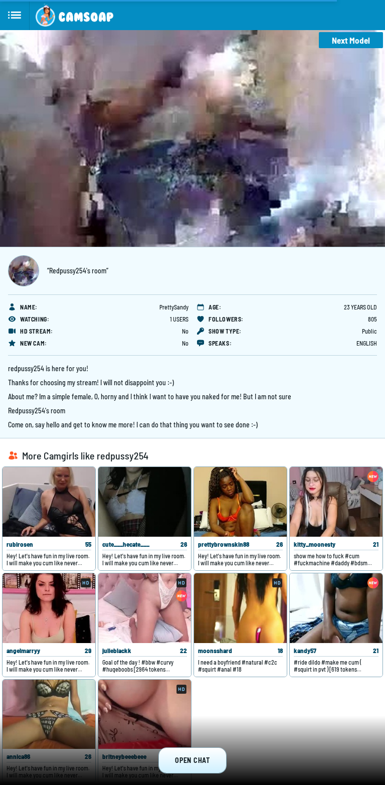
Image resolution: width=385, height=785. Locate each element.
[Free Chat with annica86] (49, 714)
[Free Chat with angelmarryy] (49, 608)
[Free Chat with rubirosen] (49, 502)
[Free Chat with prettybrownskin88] (240, 502)
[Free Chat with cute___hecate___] (144, 502)
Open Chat (192, 760)
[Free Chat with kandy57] (336, 608)
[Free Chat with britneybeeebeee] (144, 714)
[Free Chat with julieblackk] (144, 608)
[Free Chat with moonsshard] (240, 608)
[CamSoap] (74, 15)
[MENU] (15, 15)
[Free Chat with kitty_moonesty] (336, 502)
